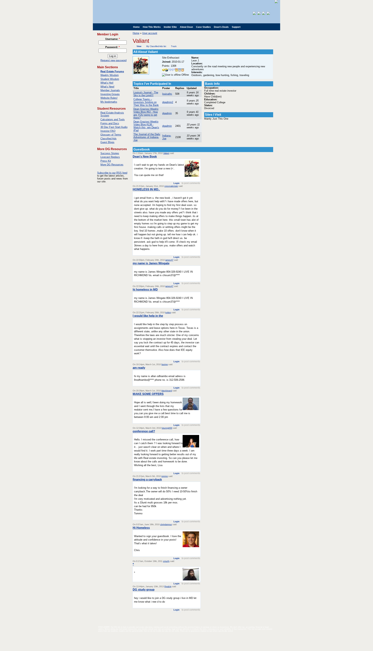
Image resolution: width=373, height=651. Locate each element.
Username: (112, 39)
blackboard (166, 390)
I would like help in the (148, 315)
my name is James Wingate (151, 263)
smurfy (166, 561)
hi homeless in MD (145, 289)
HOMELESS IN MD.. (146, 189)
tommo (164, 476)
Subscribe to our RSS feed (112, 172)
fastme (164, 364)
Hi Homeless (141, 527)
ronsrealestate (171, 186)
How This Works (152, 27)
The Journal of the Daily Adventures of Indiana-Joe (146, 137)
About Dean (186, 27)
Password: (112, 47)
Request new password (113, 60)
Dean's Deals (221, 27)
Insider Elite (170, 27)
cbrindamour (166, 524)
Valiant (166, 153)
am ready (139, 367)
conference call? (144, 431)
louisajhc (167, 93)
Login (176, 183)
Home (136, 27)
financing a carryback (147, 479)
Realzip (167, 586)
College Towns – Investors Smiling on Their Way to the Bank (146, 102)
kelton (168, 312)
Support (236, 27)
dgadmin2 (167, 102)
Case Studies (203, 27)
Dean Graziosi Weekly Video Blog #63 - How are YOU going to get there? (146, 113)
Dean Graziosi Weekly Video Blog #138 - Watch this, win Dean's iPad (146, 126)
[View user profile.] (141, 73)
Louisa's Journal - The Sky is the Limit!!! (145, 94)
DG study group (143, 589)
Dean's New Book (145, 156)
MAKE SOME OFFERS (148, 394)
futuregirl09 (167, 428)
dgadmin (167, 113)
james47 (169, 260)
